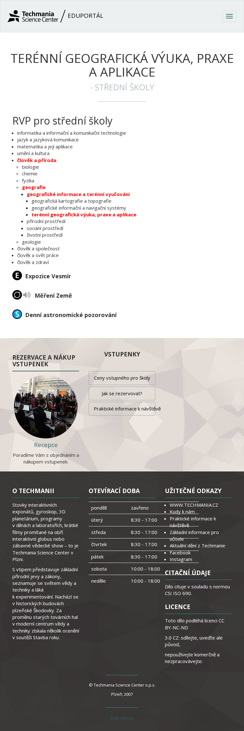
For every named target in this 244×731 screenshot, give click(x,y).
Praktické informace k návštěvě (124, 408)
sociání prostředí (45, 228)
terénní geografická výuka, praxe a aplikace (83, 214)
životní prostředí (45, 235)
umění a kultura (33, 153)
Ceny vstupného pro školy (122, 378)
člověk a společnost (38, 248)
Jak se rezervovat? (122, 393)
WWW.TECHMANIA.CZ (194, 505)
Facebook (180, 552)
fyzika (28, 180)
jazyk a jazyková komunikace (48, 139)
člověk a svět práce (38, 255)
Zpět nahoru (122, 718)
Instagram (181, 559)
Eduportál (84, 15)
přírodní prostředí (46, 221)
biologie (30, 167)
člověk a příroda (36, 160)
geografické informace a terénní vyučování (78, 194)
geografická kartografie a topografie (71, 201)
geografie (33, 187)
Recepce (46, 445)
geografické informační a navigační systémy (78, 208)
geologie (31, 242)
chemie (29, 173)
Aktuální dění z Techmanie (197, 545)
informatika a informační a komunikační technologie (71, 133)
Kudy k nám (182, 511)
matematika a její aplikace (45, 146)
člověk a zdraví (33, 262)
